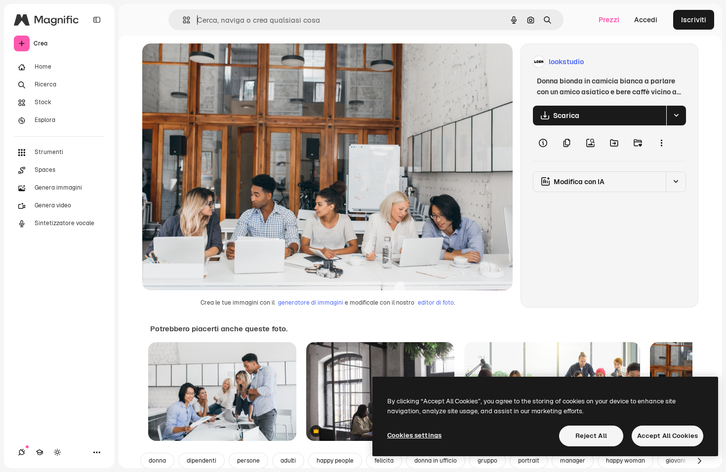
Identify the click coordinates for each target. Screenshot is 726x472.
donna (157, 461)
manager (572, 461)
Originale (207, 62)
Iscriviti (693, 19)
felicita (384, 461)
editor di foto (436, 303)
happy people (335, 461)
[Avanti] (699, 461)
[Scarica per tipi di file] (676, 115)
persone (248, 461)
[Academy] (39, 452)
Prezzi (609, 19)
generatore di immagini (310, 303)
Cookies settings (414, 435)
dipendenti (201, 461)
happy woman (625, 461)
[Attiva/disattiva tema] (57, 452)
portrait (528, 461)
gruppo (487, 461)
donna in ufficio (435, 461)
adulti (288, 461)
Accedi (645, 19)
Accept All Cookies (667, 436)
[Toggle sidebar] (97, 20)
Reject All (591, 436)
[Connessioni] (22, 452)
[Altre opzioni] (661, 143)
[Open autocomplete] (182, 20)
